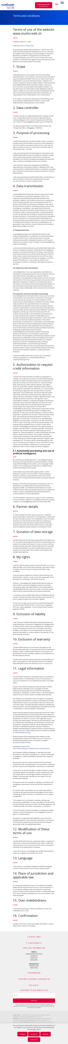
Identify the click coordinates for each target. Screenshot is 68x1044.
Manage (22, 1034)
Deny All (45, 1034)
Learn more (34, 1039)
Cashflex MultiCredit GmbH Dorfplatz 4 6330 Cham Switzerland (34, 957)
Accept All (34, 1034)
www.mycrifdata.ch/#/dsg (22, 732)
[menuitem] (56, 4)
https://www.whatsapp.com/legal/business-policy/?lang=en (31, 748)
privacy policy (29, 46)
